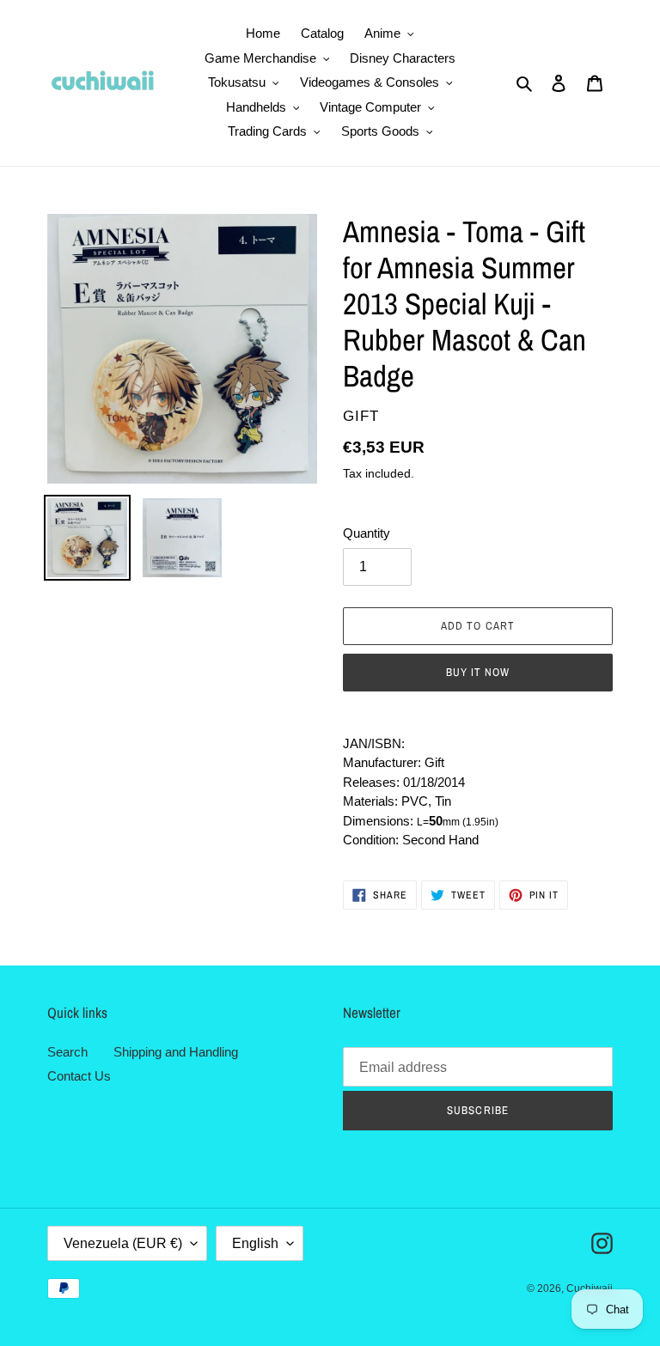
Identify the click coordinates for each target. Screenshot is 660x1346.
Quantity (366, 533)
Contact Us (79, 1076)
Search (67, 1052)
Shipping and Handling (175, 1052)
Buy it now (478, 672)
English (255, 1243)
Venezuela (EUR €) (123, 1243)
